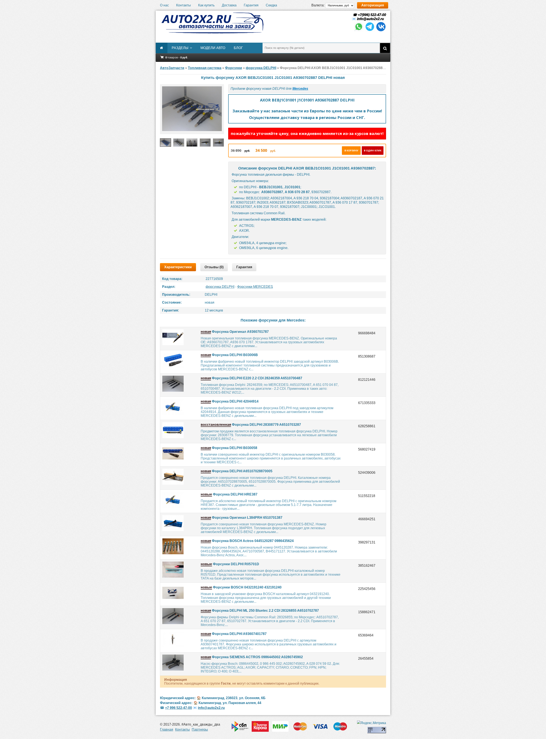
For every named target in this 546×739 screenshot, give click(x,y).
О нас (164, 5)
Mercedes (300, 88)
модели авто (212, 48)
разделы (180, 48)
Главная (166, 729)
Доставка (229, 5)
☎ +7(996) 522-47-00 (369, 15)
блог (238, 48)
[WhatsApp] (359, 30)
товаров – (176, 57)
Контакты (183, 5)
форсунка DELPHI (220, 286)
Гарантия (251, 5)
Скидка (271, 5)
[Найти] (385, 48)
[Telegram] (370, 30)
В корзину (351, 150)
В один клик (372, 150)
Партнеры (200, 729)
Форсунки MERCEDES (255, 286)
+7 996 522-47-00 (178, 708)
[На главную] (212, 23)
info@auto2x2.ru (370, 19)
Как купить (206, 5)
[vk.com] (381, 30)
